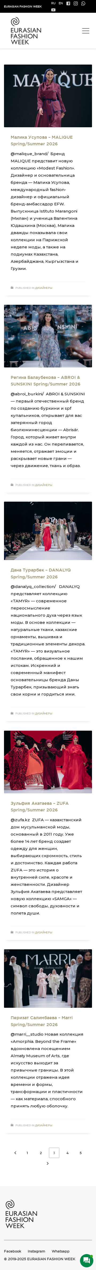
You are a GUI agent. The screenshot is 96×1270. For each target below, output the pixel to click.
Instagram (36, 1251)
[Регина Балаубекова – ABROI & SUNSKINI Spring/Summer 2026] (48, 336)
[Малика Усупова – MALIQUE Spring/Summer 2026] (48, 96)
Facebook (12, 1251)
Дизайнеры (43, 287)
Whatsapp (61, 1251)
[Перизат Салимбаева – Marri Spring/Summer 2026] (48, 978)
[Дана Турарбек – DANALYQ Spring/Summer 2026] (48, 530)
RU (53, 3)
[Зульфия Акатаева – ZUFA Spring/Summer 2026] (48, 762)
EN (61, 3)
